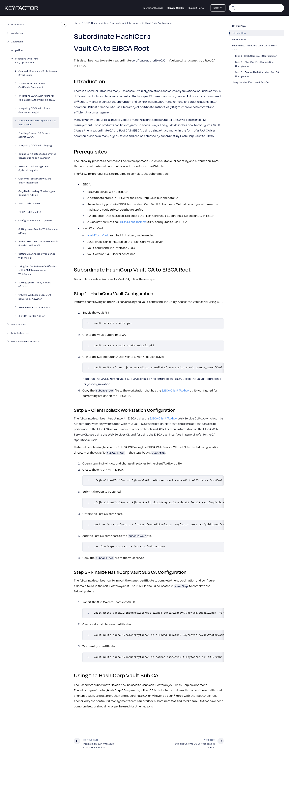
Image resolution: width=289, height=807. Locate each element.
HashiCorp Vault (98, 235)
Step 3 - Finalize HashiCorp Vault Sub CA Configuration (257, 74)
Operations (17, 41)
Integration (17, 50)
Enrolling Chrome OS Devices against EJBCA (34, 134)
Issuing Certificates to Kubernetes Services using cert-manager (37, 155)
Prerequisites (239, 39)
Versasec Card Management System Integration (33, 168)
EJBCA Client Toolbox (132, 222)
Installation (17, 33)
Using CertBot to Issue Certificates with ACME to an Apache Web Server (37, 270)
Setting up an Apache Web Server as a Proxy (38, 230)
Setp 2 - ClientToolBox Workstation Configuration (254, 63)
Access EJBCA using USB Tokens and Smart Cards (38, 72)
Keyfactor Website (153, 7)
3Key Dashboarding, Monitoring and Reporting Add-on (37, 193)
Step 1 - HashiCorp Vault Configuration (256, 55)
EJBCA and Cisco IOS (29, 211)
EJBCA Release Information (25, 341)
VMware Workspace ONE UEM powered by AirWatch (34, 296)
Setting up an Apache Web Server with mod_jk (36, 255)
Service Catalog (175, 7)
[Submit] (233, 8)
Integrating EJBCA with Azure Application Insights (34, 110)
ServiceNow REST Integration (34, 307)
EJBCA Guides (18, 324)
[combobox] (256, 8)
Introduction (17, 24)
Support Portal (196, 7)
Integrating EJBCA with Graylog (35, 145)
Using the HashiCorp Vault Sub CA (250, 82)
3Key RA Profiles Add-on (31, 315)
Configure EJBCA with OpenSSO (35, 220)
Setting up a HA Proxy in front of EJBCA (34, 284)
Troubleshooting (20, 332)
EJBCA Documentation (96, 22)
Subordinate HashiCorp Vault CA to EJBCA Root (37, 122)
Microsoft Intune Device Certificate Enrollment (31, 85)
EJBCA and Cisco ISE (29, 203)
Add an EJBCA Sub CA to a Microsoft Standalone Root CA (38, 243)
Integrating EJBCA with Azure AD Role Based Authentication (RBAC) (37, 97)
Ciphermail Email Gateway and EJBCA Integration (34, 180)
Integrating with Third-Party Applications (26, 60)
